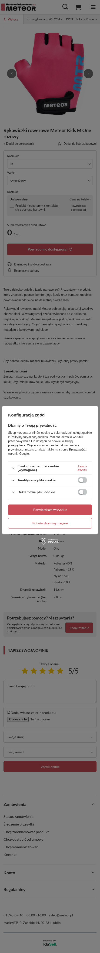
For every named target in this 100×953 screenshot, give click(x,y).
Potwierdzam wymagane (50, 523)
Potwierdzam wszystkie (50, 510)
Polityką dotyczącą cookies (29, 437)
